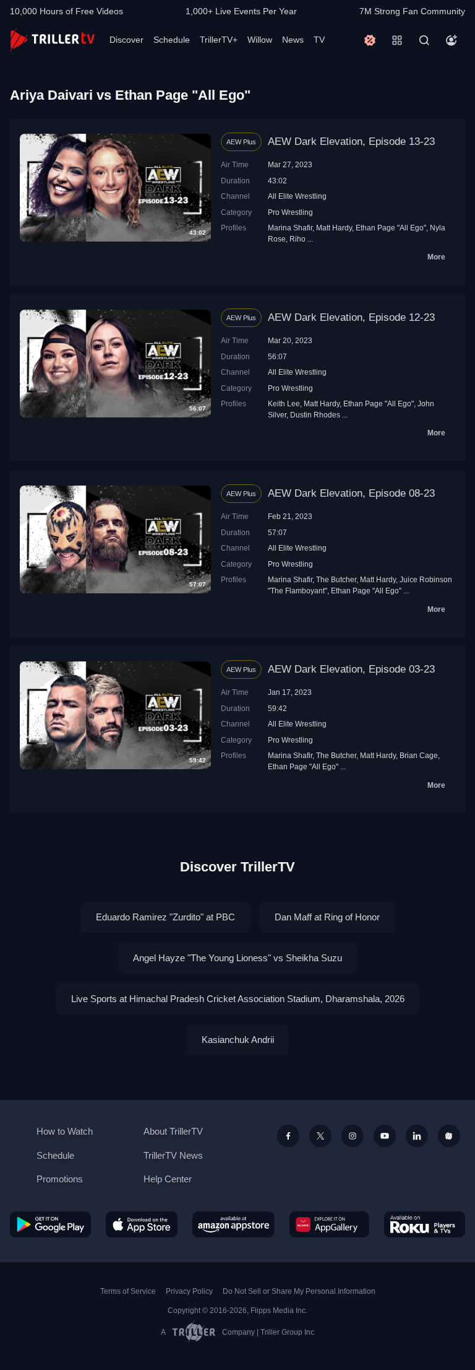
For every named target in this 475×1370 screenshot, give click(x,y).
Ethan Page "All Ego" (391, 228)
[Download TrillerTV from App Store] (142, 1224)
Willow (259, 40)
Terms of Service (128, 1291)
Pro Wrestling (290, 212)
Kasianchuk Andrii (238, 1039)
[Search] (424, 40)
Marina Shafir (290, 228)
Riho (297, 239)
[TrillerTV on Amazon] (233, 1224)
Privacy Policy (189, 1291)
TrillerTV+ (219, 40)
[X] (320, 1136)
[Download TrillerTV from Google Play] (50, 1224)
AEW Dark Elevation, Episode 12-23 (351, 317)
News (293, 40)
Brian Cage (419, 755)
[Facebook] (288, 1136)
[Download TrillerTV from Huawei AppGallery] (329, 1224)
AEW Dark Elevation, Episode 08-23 (351, 493)
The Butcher (336, 579)
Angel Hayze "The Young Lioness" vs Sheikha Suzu (237, 958)
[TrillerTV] (52, 40)
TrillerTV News (173, 1155)
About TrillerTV (173, 1131)
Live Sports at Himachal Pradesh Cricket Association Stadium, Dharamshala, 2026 (237, 998)
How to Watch (64, 1131)
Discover (126, 40)
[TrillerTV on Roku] (424, 1224)
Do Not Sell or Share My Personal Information (299, 1291)
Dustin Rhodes (315, 415)
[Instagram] (352, 1136)
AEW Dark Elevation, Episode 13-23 (351, 141)
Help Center (167, 1179)
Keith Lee (284, 403)
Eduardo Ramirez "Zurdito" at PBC (165, 917)
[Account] (451, 40)
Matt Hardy (334, 228)
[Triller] (449, 1136)
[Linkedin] (417, 1136)
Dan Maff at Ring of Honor (327, 917)
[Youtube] (385, 1136)
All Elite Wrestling (297, 196)
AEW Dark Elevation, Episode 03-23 (351, 669)
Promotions (59, 1179)
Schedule (171, 40)
